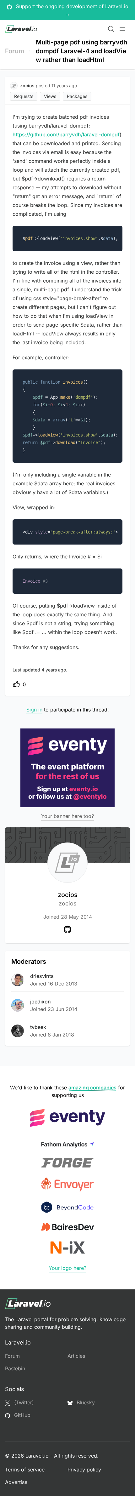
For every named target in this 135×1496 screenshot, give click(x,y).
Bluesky (85, 1402)
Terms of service (25, 1469)
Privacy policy (84, 1469)
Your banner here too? (67, 816)
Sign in (34, 709)
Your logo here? (67, 1268)
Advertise (16, 1482)
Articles (76, 1356)
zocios (68, 899)
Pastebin (15, 1368)
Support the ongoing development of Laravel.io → (71, 10)
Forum (14, 51)
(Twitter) (23, 1402)
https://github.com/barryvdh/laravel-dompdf (66, 134)
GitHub (21, 1415)
